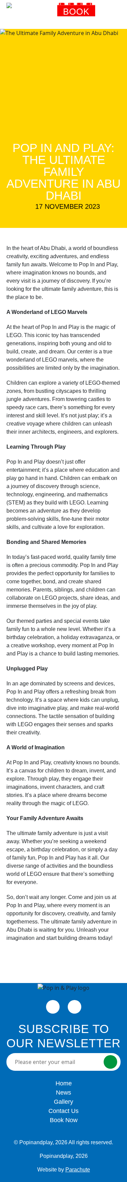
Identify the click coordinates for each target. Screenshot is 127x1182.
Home (64, 1083)
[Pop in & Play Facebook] (53, 1007)
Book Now (76, 15)
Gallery (63, 1101)
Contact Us (63, 1111)
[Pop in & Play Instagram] (74, 1007)
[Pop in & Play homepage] (30, 14)
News (63, 1092)
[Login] (103, 14)
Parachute (77, 1169)
